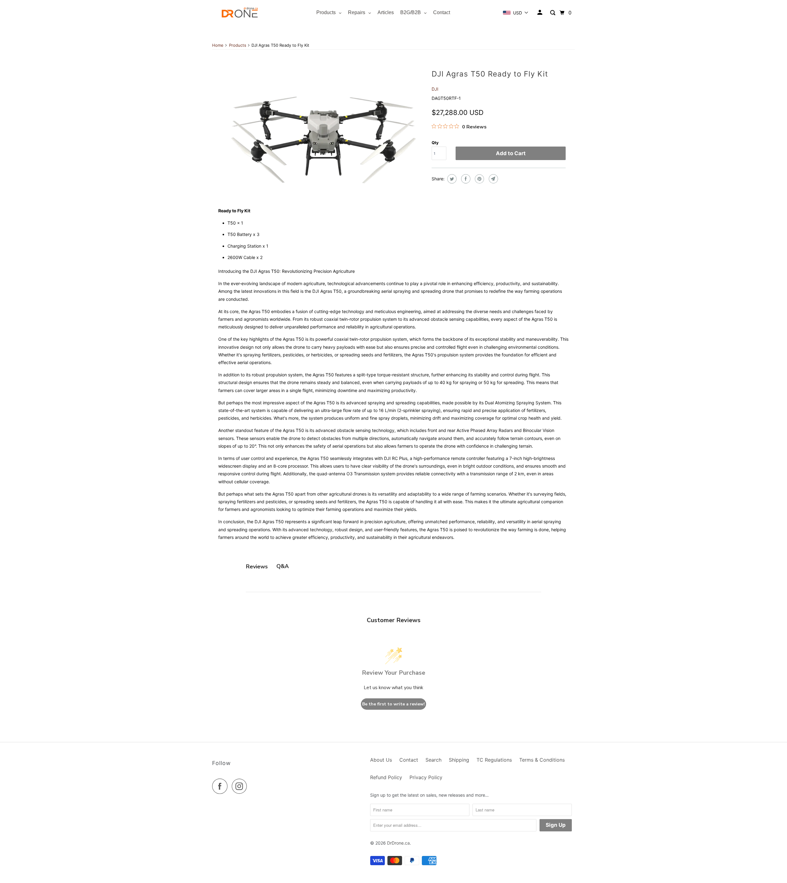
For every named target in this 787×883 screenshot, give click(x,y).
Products (237, 45)
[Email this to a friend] (492, 178)
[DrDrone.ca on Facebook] (221, 786)
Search (433, 760)
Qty (435, 142)
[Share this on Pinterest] (478, 178)
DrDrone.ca (398, 843)
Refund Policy (386, 777)
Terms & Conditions (542, 760)
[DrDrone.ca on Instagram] (241, 786)
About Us (381, 760)
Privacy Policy (425, 777)
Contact (408, 760)
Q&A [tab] (282, 566)
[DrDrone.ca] (239, 13)
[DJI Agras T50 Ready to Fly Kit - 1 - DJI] (323, 134)
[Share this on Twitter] (451, 178)
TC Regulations (494, 760)
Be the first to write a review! (393, 704)
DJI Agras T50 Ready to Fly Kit (490, 73)
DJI (435, 89)
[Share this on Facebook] (465, 178)
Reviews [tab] (257, 566)
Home (217, 45)
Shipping (459, 760)
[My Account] (540, 12)
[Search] (553, 12)
